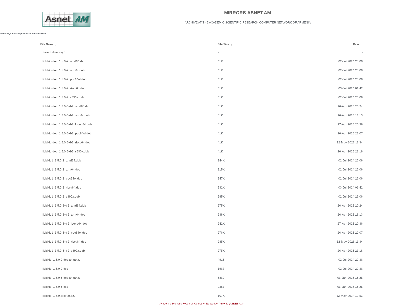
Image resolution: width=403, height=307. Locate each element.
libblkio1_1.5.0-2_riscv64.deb (61, 187)
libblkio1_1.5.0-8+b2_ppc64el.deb (64, 232)
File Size (223, 44)
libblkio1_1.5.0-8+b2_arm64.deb (63, 214)
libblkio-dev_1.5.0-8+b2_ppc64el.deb (67, 133)
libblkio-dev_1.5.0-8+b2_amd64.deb (66, 106)
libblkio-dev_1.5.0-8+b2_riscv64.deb (66, 142)
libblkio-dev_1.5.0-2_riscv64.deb (63, 88)
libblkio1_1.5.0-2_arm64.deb (61, 169)
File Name (46, 44)
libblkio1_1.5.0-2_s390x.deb (61, 196)
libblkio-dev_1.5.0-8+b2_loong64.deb (67, 124)
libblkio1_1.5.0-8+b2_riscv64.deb (64, 241)
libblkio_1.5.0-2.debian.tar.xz (61, 259)
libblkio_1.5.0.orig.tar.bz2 (59, 295)
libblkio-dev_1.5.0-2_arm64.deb (63, 70)
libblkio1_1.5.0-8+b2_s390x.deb (63, 250)
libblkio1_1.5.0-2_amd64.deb (61, 160)
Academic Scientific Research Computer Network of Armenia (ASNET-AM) (201, 303)
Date (356, 44)
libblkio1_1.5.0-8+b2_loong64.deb (65, 223)
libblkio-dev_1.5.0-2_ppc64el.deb (64, 79)
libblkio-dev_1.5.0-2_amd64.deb (63, 61)
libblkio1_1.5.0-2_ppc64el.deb (62, 178)
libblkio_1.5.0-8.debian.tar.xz (61, 277)
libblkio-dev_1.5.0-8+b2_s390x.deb (65, 151)
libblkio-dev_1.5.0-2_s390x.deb (63, 97)
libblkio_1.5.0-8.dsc (55, 286)
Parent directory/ (53, 52)
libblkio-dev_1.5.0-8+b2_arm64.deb (66, 115)
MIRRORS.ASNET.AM (247, 12)
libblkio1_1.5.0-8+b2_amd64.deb (64, 205)
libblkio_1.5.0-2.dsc (55, 268)
